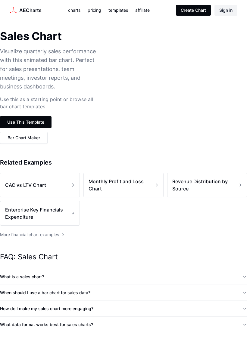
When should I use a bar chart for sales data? (45, 292)
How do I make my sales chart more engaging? (46, 308)
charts (74, 10)
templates (118, 10)
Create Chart (193, 10)
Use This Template (25, 122)
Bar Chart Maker (24, 137)
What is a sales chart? (22, 276)
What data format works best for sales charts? (46, 324)
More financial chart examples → (32, 234)
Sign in (226, 10)
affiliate (142, 10)
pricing (94, 10)
